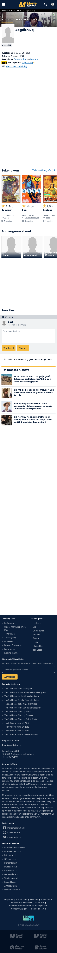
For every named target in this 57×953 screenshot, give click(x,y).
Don (25, 59)
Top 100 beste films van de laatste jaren (22, 708)
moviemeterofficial (16, 828)
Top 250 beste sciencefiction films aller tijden (25, 692)
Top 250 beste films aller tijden (18, 688)
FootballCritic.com (12, 851)
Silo (34, 627)
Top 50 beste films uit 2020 (16, 723)
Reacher (37, 634)
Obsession (9, 641)
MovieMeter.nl (10, 863)
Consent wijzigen (19, 909)
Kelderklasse (10, 882)
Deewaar (18, 59)
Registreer (9, 899)
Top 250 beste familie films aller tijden (21, 700)
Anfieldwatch (10, 886)
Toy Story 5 (9, 634)
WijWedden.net (11, 878)
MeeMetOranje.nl (12, 889)
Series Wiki (39, 902)
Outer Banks (38, 631)
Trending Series (38, 619)
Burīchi (36, 638)
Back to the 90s (11, 653)
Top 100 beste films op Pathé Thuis (20, 719)
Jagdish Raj (27, 62)
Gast (10, 322)
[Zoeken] (45, 4)
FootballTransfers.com (14, 847)
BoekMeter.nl (10, 870)
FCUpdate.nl (9, 855)
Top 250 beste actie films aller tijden (20, 704)
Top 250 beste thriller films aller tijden (21, 696)
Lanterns (37, 623)
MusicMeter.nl (10, 867)
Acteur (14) (7, 45)
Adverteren (46, 899)
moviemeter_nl (14, 837)
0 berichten (7, 317)
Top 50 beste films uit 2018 (16, 727)
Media (35, 19)
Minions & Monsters (13, 645)
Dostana (34, 59)
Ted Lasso (37, 650)
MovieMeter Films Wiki (21, 902)
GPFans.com (10, 859)
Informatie (7, 19)
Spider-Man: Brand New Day (15, 628)
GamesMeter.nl (11, 874)
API (44, 909)
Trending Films (8, 619)
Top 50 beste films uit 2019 (16, 730)
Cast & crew (16, 10)
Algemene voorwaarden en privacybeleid (28, 906)
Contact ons (21, 899)
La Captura (9, 623)
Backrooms (9, 649)
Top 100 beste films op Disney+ (18, 715)
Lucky (35, 642)
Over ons (34, 899)
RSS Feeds (35, 909)
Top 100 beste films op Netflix (18, 711)
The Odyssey (10, 637)
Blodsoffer (38, 646)
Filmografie (22, 19)
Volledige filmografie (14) (44, 170)
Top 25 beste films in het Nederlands (21, 734)
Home (4, 10)
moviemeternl (13, 832)
